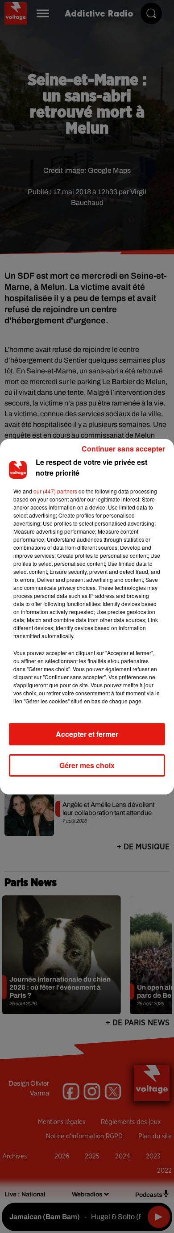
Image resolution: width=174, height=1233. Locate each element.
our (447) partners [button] (55, 491)
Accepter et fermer (87, 734)
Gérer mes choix (87, 765)
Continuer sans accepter (123, 448)
